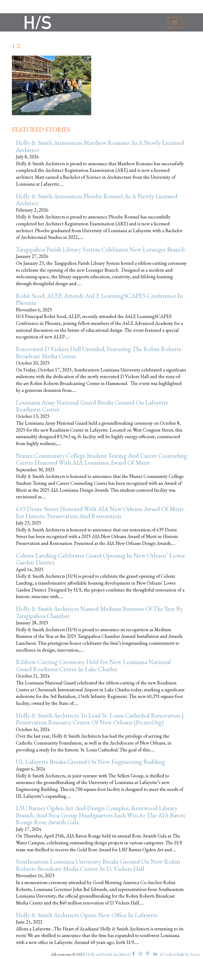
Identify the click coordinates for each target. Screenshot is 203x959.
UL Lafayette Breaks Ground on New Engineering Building (90, 762)
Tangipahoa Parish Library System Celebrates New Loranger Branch (100, 249)
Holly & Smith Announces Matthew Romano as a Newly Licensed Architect (100, 146)
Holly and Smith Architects (108, 954)
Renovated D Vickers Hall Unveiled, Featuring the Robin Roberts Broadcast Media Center (98, 352)
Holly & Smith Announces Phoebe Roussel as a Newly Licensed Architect (96, 199)
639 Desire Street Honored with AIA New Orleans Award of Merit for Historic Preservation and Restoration (100, 512)
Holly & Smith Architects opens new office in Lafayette (87, 915)
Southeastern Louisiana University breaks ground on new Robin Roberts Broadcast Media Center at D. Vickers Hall (98, 864)
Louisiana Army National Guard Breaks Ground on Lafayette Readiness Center (92, 405)
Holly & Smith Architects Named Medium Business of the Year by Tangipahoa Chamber (99, 612)
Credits (168, 954)
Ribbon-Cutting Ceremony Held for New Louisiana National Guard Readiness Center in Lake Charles (93, 665)
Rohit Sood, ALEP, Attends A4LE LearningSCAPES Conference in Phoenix (99, 299)
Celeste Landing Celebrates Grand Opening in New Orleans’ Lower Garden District (100, 558)
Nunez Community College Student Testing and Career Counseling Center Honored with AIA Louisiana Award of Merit (101, 459)
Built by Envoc (188, 954)
